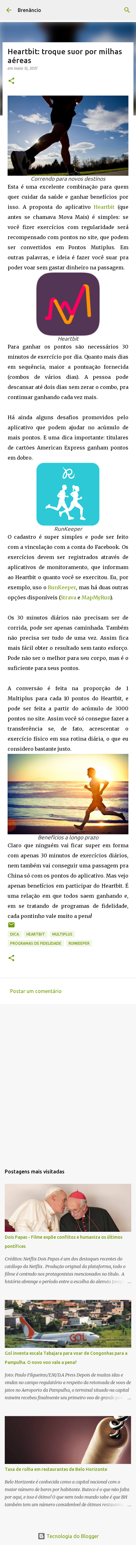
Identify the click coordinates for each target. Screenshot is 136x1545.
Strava (68, 597)
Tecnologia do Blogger (72, 1536)
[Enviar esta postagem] (11, 927)
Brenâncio (29, 10)
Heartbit (104, 207)
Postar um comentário (36, 991)
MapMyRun (96, 597)
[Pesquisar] (127, 10)
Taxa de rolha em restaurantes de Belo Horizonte (56, 1469)
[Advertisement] (68, 1081)
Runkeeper (79, 943)
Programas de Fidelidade (35, 943)
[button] (11, 81)
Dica (14, 934)
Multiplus (62, 934)
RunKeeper (62, 587)
